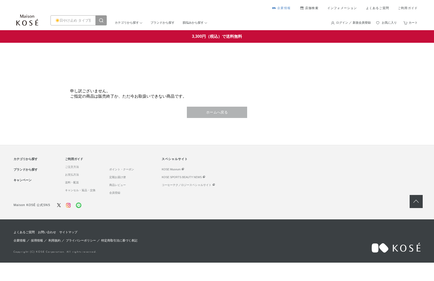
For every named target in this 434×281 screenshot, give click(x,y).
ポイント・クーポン (121, 169)
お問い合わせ (47, 232)
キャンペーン (23, 180)
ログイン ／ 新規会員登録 (353, 22)
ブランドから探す (162, 22)
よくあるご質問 (377, 8)
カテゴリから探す (127, 22)
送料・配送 (72, 182)
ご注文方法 (72, 166)
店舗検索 (311, 8)
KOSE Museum (171, 169)
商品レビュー (117, 184)
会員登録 (114, 192)
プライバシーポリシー (81, 240)
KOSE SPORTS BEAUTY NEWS (182, 177)
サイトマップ (68, 232)
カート (413, 22)
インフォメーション (342, 8)
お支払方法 (72, 174)
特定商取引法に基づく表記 (119, 240)
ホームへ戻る (217, 112)
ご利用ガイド (408, 8)
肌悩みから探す (193, 22)
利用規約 (54, 240)
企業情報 (284, 8)
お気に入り (389, 22)
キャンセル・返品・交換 (80, 190)
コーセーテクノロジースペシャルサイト (186, 184)
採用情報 (37, 240)
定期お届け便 (117, 177)
